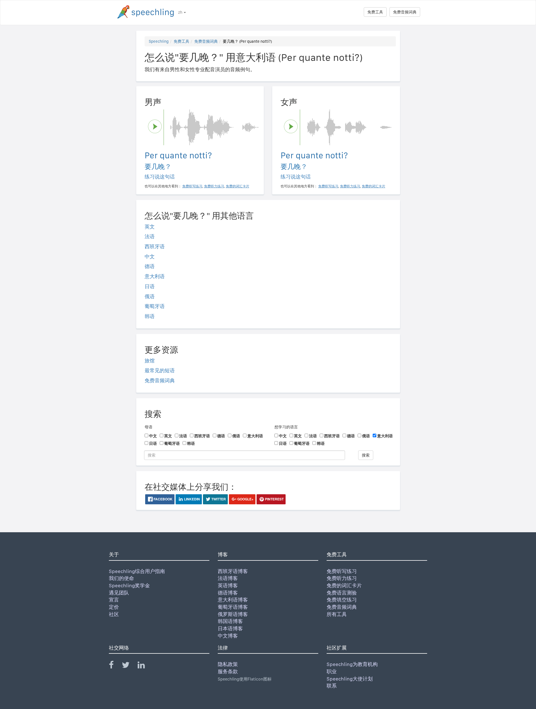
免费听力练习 (342, 578)
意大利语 (155, 276)
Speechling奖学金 (129, 585)
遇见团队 (119, 593)
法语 (150, 236)
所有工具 (337, 614)
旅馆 (150, 361)
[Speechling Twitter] (129, 666)
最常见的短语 (160, 370)
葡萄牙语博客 (233, 607)
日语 (150, 286)
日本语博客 (230, 628)
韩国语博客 (230, 621)
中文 (150, 256)
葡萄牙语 (155, 306)
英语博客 (228, 585)
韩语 (150, 316)
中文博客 (228, 636)
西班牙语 (155, 246)
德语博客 (228, 593)
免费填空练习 (342, 600)
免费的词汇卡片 (344, 585)
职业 (332, 671)
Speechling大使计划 (350, 679)
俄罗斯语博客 (233, 614)
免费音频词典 (405, 12)
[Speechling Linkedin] (145, 666)
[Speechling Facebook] (115, 666)
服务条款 (228, 671)
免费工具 (375, 12)
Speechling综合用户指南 (137, 571)
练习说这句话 (160, 177)
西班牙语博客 (233, 571)
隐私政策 (228, 664)
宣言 (114, 600)
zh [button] (180, 12)
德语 (150, 266)
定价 (114, 607)
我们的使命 (121, 578)
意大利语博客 (233, 600)
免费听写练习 (342, 571)
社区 (114, 614)
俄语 (150, 296)
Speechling (159, 41)
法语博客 (228, 578)
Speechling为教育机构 (352, 664)
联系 (332, 686)
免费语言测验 (342, 593)
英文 (150, 227)
